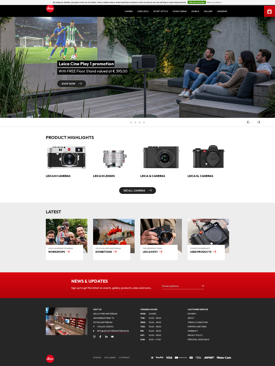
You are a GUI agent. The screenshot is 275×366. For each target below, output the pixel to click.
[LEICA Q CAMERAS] (161, 157)
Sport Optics (160, 11)
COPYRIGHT (124, 357)
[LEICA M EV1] (161, 236)
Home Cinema (180, 11)
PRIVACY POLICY (195, 335)
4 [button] (144, 122)
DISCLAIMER (109, 357)
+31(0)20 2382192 (103, 326)
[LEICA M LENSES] (114, 157)
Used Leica (143, 11)
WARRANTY (193, 331)
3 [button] (140, 122)
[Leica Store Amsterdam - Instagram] (94, 336)
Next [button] (259, 122)
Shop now (170, 83)
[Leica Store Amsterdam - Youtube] (112, 336)
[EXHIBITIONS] (114, 236)
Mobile (195, 11)
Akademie (222, 11)
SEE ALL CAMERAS (134, 190)
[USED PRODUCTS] (208, 236)
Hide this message (196, 2)
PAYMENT (192, 313)
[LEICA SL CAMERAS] (208, 157)
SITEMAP (97, 357)
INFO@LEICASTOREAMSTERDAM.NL (113, 331)
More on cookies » (214, 2)
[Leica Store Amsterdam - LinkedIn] (106, 336)
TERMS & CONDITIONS (198, 322)
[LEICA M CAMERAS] (66, 157)
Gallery (208, 11)
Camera (129, 11)
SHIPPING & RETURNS (197, 326)
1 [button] (131, 122)
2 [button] (135, 122)
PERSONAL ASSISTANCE (198, 339)
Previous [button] (248, 122)
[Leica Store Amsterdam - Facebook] (100, 336)
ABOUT (191, 318)
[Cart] (269, 11)
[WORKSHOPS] (66, 236)
